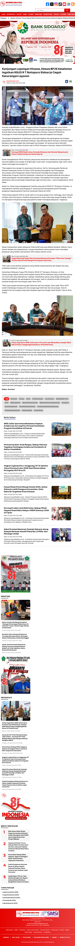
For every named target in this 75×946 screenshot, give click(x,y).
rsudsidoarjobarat (11, 406)
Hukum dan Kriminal (33, 930)
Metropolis (11, 14)
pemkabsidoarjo (37, 399)
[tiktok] (60, 5)
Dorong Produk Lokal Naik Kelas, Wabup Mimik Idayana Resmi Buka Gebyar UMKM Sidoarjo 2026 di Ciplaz (26, 510)
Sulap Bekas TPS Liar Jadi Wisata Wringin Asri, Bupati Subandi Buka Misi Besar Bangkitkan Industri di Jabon (18, 879)
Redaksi (6, 937)
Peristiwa (38, 14)
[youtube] (65, 5)
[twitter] (52, 5)
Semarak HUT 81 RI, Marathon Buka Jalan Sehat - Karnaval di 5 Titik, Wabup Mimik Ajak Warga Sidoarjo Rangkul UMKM (15, 737)
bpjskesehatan (15, 403)
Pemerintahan (37, 932)
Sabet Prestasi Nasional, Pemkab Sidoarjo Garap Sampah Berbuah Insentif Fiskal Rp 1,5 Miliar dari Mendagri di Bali (26, 531)
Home (3, 14)
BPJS (6, 403)
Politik (19, 14)
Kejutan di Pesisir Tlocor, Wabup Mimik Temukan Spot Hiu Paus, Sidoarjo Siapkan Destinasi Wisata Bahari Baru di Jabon (18, 847)
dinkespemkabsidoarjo (12, 410)
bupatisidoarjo (11, 895)
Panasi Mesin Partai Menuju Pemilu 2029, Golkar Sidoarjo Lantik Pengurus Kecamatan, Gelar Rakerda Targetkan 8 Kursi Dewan (26, 489)
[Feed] (73, 5)
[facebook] (48, 5)
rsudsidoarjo (38, 410)
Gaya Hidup (28, 932)
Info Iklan (16, 937)
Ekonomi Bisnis (45, 930)
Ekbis (25, 14)
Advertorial (47, 14)
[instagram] (56, 5)
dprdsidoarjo (49, 399)
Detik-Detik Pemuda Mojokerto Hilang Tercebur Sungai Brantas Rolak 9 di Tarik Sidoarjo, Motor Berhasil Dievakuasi (14, 647)
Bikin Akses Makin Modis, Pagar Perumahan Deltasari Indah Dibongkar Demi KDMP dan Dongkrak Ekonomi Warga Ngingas (18, 835)
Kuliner (63, 14)
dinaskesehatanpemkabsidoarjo (47, 406)
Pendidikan (46, 932)
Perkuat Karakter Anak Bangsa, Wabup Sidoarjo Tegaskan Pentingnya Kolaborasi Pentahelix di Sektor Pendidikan (25, 447)
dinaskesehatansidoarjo (27, 406)
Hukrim (30, 14)
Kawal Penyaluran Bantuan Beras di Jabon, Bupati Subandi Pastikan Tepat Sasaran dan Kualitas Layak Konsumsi (15, 784)
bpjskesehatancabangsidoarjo (50, 403)
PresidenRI (9, 900)
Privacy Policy (65, 937)
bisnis (28, 399)
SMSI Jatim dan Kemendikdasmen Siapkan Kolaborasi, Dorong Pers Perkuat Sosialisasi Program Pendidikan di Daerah (24, 426)
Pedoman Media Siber (41, 937)
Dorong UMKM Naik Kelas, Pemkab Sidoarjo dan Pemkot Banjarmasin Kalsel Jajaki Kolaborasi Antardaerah (40, 153)
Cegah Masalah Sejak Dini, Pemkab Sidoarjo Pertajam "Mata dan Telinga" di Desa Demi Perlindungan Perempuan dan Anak (41, 259)
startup (21, 399)
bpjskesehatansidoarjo (30, 403)
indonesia (14, 399)
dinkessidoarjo (27, 410)
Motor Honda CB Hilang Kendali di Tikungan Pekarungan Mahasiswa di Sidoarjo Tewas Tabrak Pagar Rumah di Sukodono (15, 625)
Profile (56, 14)
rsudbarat (65, 403)
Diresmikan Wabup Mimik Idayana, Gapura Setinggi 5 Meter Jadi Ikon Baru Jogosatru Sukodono (14, 748)
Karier (54, 937)
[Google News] (69, 5)
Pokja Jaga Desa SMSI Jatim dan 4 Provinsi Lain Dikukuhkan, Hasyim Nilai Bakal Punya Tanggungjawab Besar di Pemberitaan (41, 344)
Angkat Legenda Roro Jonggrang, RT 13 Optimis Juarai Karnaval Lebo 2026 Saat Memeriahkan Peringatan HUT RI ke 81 (26, 468)
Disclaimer (27, 937)
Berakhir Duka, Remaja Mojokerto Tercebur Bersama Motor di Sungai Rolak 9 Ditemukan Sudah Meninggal (15, 636)
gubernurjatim (10, 892)
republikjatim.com (13, 81)
